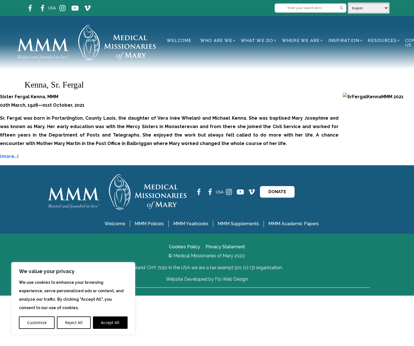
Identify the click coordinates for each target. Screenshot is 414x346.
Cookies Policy (184, 246)
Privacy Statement (225, 246)
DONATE (277, 191)
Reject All (74, 322)
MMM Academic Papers (293, 223)
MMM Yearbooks (190, 223)
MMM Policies (149, 223)
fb (26, 4)
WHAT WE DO (257, 40)
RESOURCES (382, 40)
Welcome (179, 40)
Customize (37, 322)
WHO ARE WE (216, 40)
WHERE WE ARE (301, 40)
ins (58, 4)
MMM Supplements (238, 223)
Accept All (110, 322)
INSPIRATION (344, 40)
